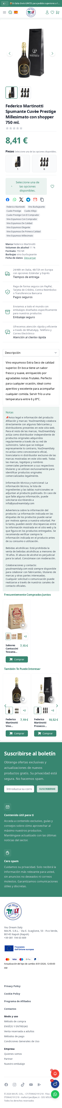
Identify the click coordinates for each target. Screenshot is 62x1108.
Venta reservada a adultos (19, 1031)
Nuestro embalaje (14, 1063)
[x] (21, 200)
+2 (25, 636)
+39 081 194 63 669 (15, 937)
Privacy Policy (12, 986)
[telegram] (28, 200)
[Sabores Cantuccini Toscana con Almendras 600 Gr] (17, 616)
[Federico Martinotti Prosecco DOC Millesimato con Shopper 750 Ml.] (45, 690)
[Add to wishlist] (23, 625)
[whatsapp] (14, 200)
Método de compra (15, 1021)
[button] (6, 706)
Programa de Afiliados (17, 1001)
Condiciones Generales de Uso (21, 1041)
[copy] (42, 200)
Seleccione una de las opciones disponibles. (27, 186)
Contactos (10, 1008)
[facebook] (8, 200)
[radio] (18, 163)
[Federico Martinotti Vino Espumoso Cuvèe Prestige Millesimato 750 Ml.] (17, 690)
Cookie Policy (12, 993)
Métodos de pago (14, 1036)
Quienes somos (13, 1053)
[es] (16, 12)
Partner (8, 1058)
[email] (35, 200)
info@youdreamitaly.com (20, 503)
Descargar (30, 257)
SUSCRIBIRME (47, 788)
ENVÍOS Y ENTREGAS (16, 1026)
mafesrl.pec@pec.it (30, 1097)
